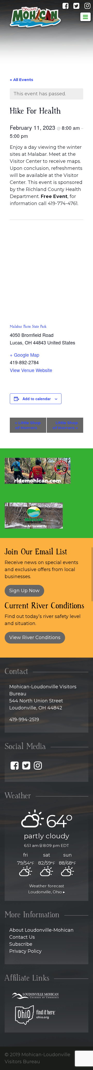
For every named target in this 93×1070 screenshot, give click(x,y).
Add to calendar (36, 398)
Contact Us (22, 937)
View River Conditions (34, 637)
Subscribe (20, 944)
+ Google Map (24, 354)
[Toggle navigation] (85, 17)
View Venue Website (31, 370)
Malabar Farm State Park (28, 326)
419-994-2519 (24, 719)
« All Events (21, 79)
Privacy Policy (25, 951)
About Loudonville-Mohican (41, 930)
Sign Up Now (24, 590)
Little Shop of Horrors (28, 425)
